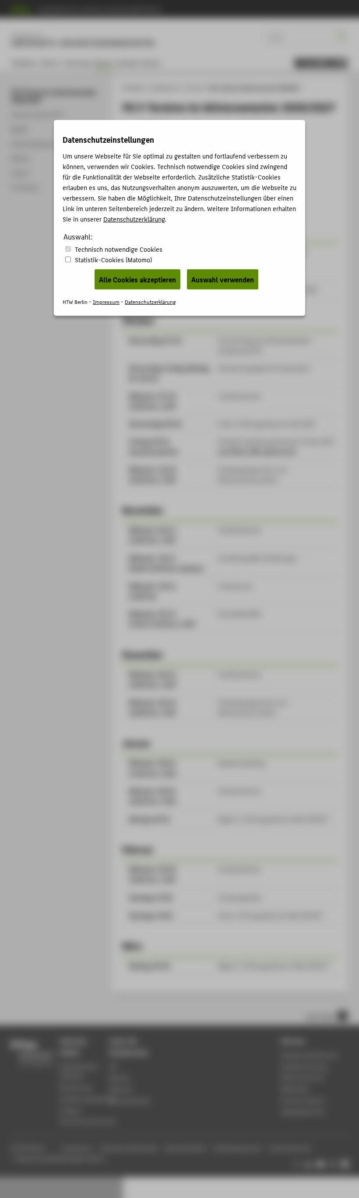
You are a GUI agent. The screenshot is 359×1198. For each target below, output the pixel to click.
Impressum (106, 301)
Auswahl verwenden (222, 279)
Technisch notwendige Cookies (118, 249)
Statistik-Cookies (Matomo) (113, 259)
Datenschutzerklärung (134, 219)
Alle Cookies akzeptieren (137, 279)
